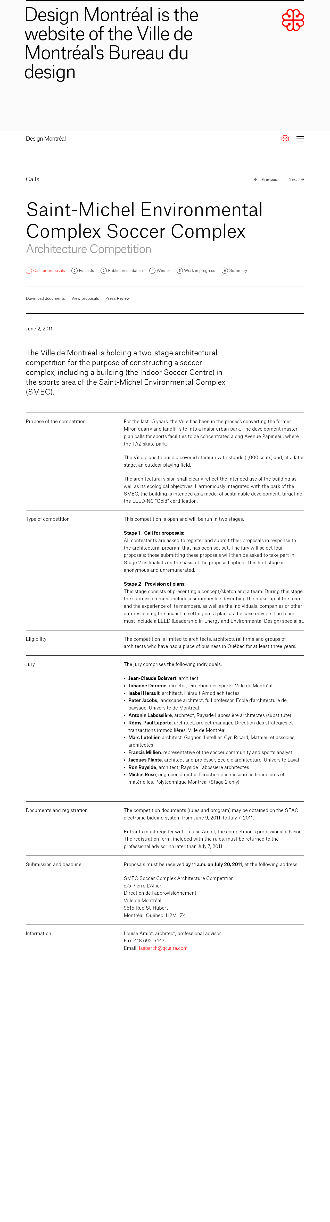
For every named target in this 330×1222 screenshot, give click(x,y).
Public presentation (125, 271)
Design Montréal (46, 139)
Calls (32, 179)
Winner (163, 271)
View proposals (85, 299)
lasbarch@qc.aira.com (163, 948)
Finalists (86, 271)
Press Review (117, 299)
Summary (238, 271)
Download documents (45, 299)
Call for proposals (49, 271)
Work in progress (199, 271)
